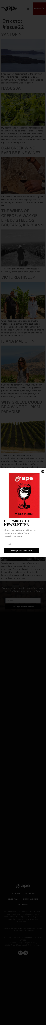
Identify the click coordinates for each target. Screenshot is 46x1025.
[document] (23, 512)
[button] (43, 471)
